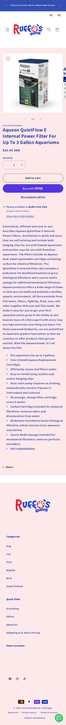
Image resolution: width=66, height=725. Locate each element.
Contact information (34, 718)
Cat (8, 554)
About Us (11, 624)
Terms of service (49, 712)
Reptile (10, 570)
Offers (10, 616)
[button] (7, 30)
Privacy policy (29, 712)
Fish (9, 562)
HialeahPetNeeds (31, 708)
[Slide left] (25, 119)
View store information (20, 216)
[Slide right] (40, 119)
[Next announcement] (59, 5)
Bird (9, 578)
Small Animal (14, 586)
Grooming (12, 608)
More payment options (33, 197)
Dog (8, 546)
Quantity (8, 157)
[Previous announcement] (6, 5)
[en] (51, 15)
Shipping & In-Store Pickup (23, 632)
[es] (59, 15)
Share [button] (9, 467)
